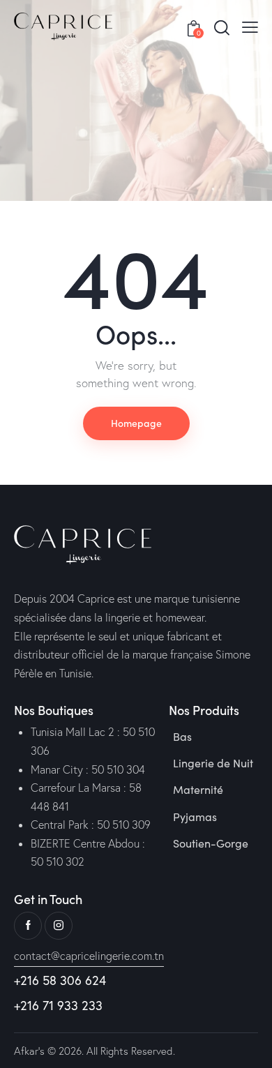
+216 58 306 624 (60, 980)
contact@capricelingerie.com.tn (89, 956)
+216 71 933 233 (58, 1006)
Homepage (136, 423)
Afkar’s (29, 1051)
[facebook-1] (28, 926)
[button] (250, 26)
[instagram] (59, 926)
